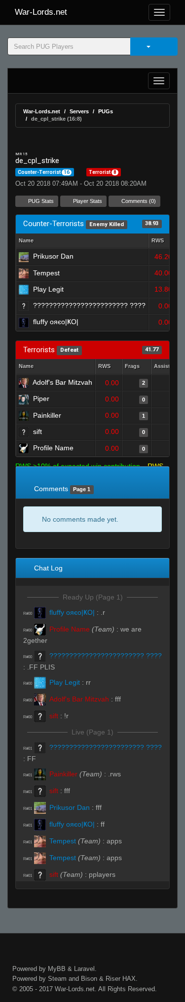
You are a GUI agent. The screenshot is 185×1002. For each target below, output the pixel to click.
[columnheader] (161, 241)
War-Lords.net (41, 12)
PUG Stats (40, 201)
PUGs (105, 111)
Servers (79, 111)
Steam (57, 978)
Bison (89, 978)
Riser (113, 978)
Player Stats (87, 201)
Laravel (84, 968)
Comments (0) (138, 201)
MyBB (57, 968)
